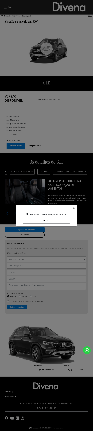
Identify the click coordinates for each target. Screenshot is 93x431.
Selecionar (46, 221)
